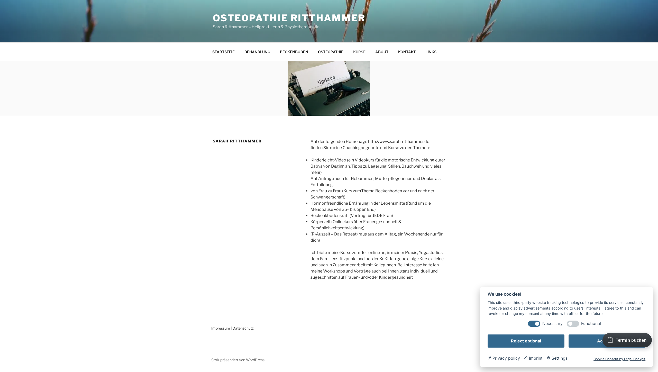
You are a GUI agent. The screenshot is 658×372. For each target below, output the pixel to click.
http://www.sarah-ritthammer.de (398, 141)
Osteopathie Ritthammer (289, 18)
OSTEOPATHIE (330, 52)
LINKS (430, 52)
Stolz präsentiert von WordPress (237, 360)
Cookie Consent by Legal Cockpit (619, 359)
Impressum (221, 328)
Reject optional (526, 340)
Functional (591, 323)
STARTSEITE (223, 52)
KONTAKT (407, 52)
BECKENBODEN (294, 52)
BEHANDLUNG (257, 52)
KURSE (359, 52)
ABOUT (381, 52)
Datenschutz (243, 328)
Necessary (552, 323)
